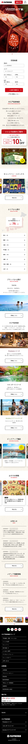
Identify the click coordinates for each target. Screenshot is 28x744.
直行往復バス (6, 648)
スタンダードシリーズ (8, 725)
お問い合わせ (6, 660)
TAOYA (3, 712)
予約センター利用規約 (8, 682)
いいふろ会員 (6, 641)
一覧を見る (14, 197)
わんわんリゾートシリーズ (9, 729)
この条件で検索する (14, 90)
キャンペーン (6, 644)
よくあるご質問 (6, 651)
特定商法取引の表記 (7, 689)
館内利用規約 (6, 679)
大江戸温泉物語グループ (8, 634)
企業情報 (5, 670)
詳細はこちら (14, 315)
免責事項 (5, 686)
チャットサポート (7, 657)
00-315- (8, 698)
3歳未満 (16, 81)
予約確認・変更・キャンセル (10, 638)
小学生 (16, 74)
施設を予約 (18, 2)
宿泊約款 (5, 676)
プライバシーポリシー (8, 673)
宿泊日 (5, 63)
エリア (5, 68)
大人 (8, 74)
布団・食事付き (7, 81)
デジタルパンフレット (8, 654)
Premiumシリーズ (7, 722)
